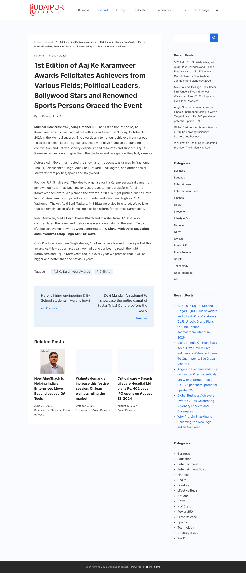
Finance (179, 197)
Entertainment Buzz (186, 191)
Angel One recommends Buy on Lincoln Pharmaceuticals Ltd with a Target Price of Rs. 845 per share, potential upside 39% (197, 379)
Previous (51, 308)
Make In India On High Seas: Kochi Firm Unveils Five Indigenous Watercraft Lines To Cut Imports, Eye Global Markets (197, 353)
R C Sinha (103, 271)
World (177, 279)
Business (83, 10)
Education (141, 10)
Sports (178, 259)
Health (178, 204)
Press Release (58, 55)
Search (214, 38)
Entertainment (165, 10)
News (55, 410)
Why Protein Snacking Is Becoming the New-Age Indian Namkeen (194, 422)
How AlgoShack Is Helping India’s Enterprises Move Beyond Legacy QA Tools (49, 388)
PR (184, 10)
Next (139, 318)
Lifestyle (121, 10)
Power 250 (181, 245)
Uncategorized (183, 272)
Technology (201, 10)
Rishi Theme (153, 566)
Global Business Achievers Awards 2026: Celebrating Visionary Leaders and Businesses (195, 132)
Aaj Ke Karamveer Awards (72, 271)
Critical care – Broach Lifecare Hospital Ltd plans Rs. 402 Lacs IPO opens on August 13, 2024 (134, 388)
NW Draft (180, 238)
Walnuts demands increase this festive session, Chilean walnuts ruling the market (92, 388)
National (102, 10)
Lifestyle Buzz (183, 218)
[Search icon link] (216, 10)
